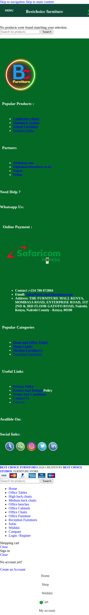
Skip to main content (40, 2)
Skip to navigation (13, 2)
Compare (15, 532)
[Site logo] (44, 18)
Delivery (19, 402)
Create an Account (12, 569)
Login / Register (20, 535)
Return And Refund (28, 390)
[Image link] (20, 90)
